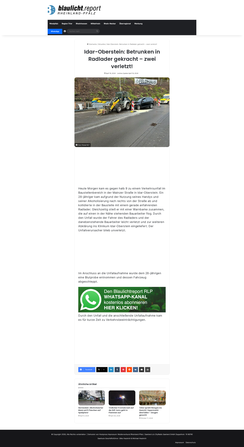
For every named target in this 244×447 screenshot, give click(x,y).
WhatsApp (55, 31)
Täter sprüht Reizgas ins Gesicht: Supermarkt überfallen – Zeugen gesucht (150, 411)
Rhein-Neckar (110, 23)
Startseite (92, 44)
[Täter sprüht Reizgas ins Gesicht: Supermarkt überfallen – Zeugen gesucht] (152, 397)
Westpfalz (53, 23)
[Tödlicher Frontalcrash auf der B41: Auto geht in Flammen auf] (122, 397)
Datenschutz (191, 442)
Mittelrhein (95, 23)
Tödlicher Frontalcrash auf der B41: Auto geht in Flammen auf (121, 410)
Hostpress (103, 434)
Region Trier (67, 23)
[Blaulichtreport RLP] (74, 10)
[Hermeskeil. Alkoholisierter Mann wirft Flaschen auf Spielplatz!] (91, 397)
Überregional (125, 23)
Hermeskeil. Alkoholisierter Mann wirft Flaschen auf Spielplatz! (90, 410)
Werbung (138, 23)
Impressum (179, 442)
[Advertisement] (122, 168)
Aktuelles (101, 44)
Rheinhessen (81, 23)
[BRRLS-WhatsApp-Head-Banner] (122, 311)
